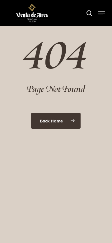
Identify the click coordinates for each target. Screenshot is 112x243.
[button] (101, 13)
